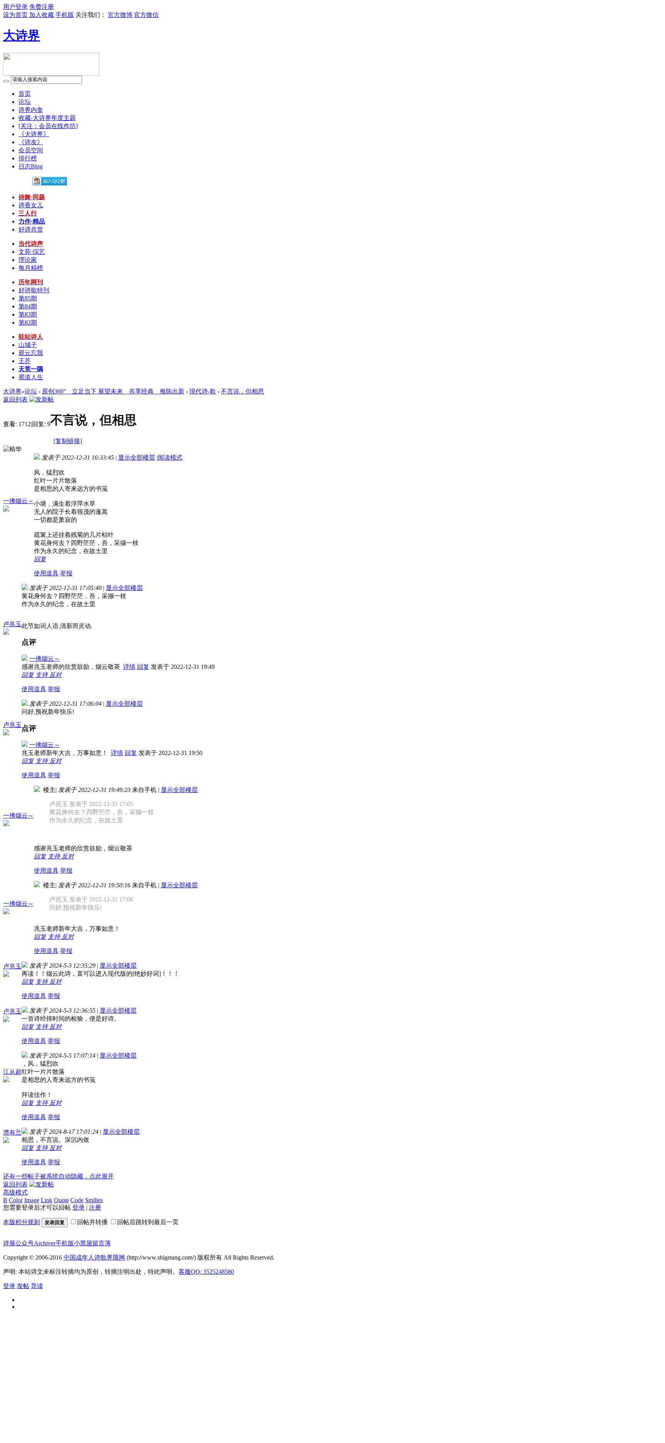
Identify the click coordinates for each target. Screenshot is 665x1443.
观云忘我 (30, 353)
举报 (66, 573)
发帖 (23, 1286)
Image (31, 1200)
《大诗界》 (33, 134)
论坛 (24, 101)
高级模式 (15, 1192)
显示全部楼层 (136, 457)
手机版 (64, 15)
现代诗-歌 (202, 391)
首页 (24, 93)
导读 (37, 1286)
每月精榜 (30, 268)
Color (16, 1200)
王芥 (24, 361)
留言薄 (101, 1243)
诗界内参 (30, 110)
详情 (129, 666)
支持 (42, 675)
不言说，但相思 (242, 391)
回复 (40, 559)
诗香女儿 (30, 205)
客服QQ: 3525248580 (206, 1271)
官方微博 (120, 15)
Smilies (94, 1200)
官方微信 (146, 15)
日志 (30, 166)
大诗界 (21, 35)
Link (46, 1200)
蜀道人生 (30, 377)
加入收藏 (41, 15)
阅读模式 (170, 457)
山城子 (27, 345)
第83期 (27, 314)
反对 (55, 675)
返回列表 (15, 399)
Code (77, 1200)
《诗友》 (30, 142)
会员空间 (30, 150)
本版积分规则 (21, 1222)
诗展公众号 (18, 1243)
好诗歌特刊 (33, 290)
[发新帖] (41, 399)
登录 (78, 1207)
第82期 (27, 322)
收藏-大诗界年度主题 (47, 118)
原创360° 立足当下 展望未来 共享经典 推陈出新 (113, 391)
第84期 (27, 306)
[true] (6, 81)
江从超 (12, 1071)
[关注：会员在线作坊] (48, 126)
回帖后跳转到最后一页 (148, 1222)
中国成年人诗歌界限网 (94, 1257)
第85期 (27, 298)
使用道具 (46, 573)
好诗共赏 (30, 229)
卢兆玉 (12, 624)
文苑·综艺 (31, 251)
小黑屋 (83, 1243)
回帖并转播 (92, 1222)
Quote (61, 1200)
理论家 (27, 260)
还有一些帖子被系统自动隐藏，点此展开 (58, 1176)
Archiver (44, 1243)
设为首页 (15, 15)
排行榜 (27, 158)
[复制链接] (67, 441)
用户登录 (15, 6)
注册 (95, 1207)
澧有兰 (12, 1132)
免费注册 (41, 6)
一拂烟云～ (18, 501)
